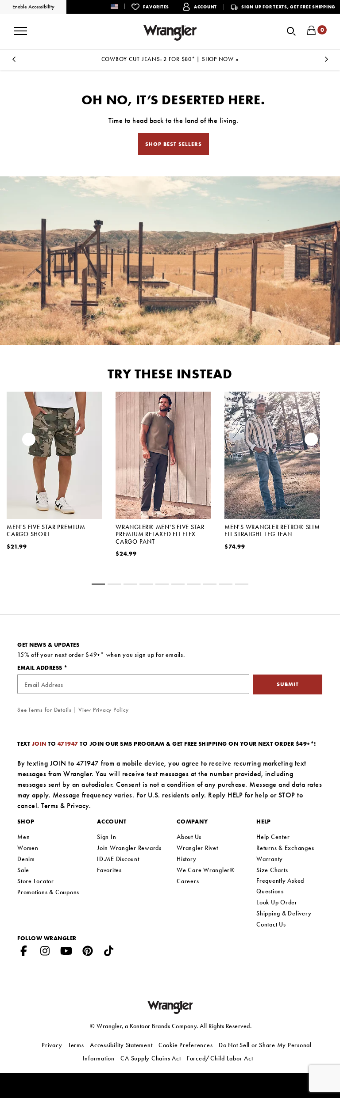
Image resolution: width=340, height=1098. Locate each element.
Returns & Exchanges (285, 848)
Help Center (273, 837)
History (186, 859)
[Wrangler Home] (170, 33)
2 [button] (130, 585)
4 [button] (162, 585)
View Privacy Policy (103, 709)
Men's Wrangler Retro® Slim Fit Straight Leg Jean (272, 530)
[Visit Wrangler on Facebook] (24, 953)
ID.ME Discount (118, 859)
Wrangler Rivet (197, 848)
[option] (54, 482)
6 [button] (194, 585)
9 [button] (241, 585)
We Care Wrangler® (206, 870)
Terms (49, 805)
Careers (188, 881)
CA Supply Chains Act (150, 1058)
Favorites (109, 870)
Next (326, 61)
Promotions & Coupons (48, 892)
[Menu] (20, 28)
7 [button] (209, 585)
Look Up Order (277, 902)
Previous (14, 61)
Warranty (269, 859)
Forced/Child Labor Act (220, 1058)
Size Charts (272, 870)
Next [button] (311, 441)
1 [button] (114, 585)
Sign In (106, 837)
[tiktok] (109, 953)
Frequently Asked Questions (280, 886)
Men (23, 837)
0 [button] (98, 585)
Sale (23, 870)
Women (28, 848)
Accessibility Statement (121, 1045)
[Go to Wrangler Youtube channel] (66, 953)
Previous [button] (28, 441)
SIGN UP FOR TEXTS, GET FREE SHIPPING (288, 7)
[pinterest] (87, 953)
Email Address (40, 668)
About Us (189, 837)
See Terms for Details (44, 709)
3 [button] (146, 585)
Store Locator (35, 881)
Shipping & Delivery (283, 913)
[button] (121, 6)
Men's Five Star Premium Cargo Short (46, 530)
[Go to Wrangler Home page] (170, 1006)
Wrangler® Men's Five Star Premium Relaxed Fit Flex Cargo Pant (160, 534)
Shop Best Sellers (173, 144)
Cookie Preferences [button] (185, 1045)
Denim (26, 859)
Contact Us (271, 924)
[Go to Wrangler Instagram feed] (45, 953)
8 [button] (225, 585)
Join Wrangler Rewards (129, 848)
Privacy (78, 805)
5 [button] (178, 585)
